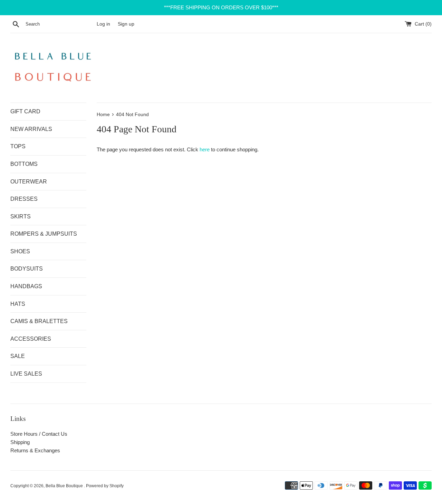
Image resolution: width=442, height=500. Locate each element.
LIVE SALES (26, 374)
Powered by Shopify (105, 485)
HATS (17, 304)
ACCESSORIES (30, 339)
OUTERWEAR (28, 182)
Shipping (20, 442)
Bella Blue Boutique (65, 485)
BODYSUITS (26, 269)
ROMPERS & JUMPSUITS (43, 234)
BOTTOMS (24, 164)
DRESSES (24, 199)
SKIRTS (20, 216)
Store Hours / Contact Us (38, 434)
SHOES (20, 251)
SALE (17, 356)
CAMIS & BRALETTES (39, 321)
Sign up (126, 24)
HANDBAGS (26, 286)
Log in (103, 24)
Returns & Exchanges (35, 450)
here (205, 149)
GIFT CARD (25, 111)
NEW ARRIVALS (31, 129)
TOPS (18, 146)
